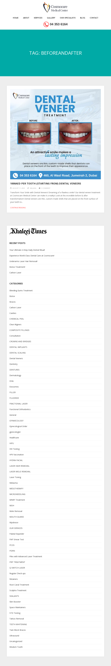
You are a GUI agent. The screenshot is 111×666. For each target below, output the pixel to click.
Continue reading (18, 208)
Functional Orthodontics (20, 409)
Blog (82, 18)
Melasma (13, 483)
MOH (11, 505)
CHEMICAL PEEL (16, 319)
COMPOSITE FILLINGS (19, 330)
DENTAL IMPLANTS (18, 347)
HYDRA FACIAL (16, 460)
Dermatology (15, 375)
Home (15, 18)
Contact (94, 18)
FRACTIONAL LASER (18, 403)
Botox (12, 296)
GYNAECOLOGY (16, 420)
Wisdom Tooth (16, 647)
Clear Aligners (15, 324)
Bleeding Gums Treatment (21, 290)
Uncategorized (15, 641)
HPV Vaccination (16, 454)
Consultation (15, 335)
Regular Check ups (17, 573)
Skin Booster (15, 601)
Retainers (13, 579)
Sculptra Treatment (17, 590)
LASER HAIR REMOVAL (19, 466)
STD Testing (14, 613)
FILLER (12, 392)
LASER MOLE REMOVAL (20, 471)
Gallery (51, 18)
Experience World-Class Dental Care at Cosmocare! (31, 255)
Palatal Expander (16, 534)
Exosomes (14, 386)
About (26, 18)
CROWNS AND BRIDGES (20, 341)
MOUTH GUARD (16, 517)
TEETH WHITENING (18, 624)
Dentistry (13, 364)
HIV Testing (14, 449)
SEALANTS (14, 596)
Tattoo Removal (16, 618)
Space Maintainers (17, 607)
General (12, 415)
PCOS (11, 545)
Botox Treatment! (17, 267)
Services (38, 18)
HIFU (11, 443)
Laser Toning (15, 477)
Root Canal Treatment (19, 584)
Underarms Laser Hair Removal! (23, 261)
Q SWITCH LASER (17, 567)
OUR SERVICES (15, 528)
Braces (12, 302)
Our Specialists (68, 18)
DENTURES (14, 369)
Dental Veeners (16, 358)
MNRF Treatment (17, 500)
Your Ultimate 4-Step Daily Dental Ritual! (27, 250)
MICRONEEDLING (17, 494)
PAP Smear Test (16, 539)
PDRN (12, 550)
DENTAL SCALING (17, 352)
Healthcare (14, 437)
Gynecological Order (18, 426)
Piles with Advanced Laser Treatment (25, 556)
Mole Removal (15, 511)
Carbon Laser (15, 272)
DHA (11, 381)
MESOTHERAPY (16, 488)
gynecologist (15, 432)
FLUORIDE (14, 398)
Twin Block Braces (17, 630)
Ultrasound (14, 635)
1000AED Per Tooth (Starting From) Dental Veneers (45, 183)
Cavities (12, 313)
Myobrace (13, 522)
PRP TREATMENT (17, 562)
